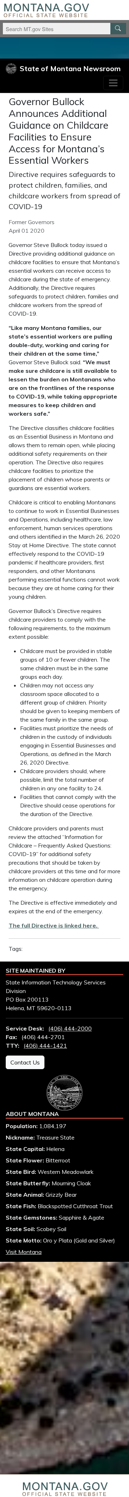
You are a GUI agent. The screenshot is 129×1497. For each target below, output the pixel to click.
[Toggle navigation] (113, 83)
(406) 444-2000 (70, 1028)
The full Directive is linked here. (54, 925)
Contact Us (25, 1062)
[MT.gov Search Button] (118, 28)
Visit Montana (24, 1251)
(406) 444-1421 (45, 1045)
